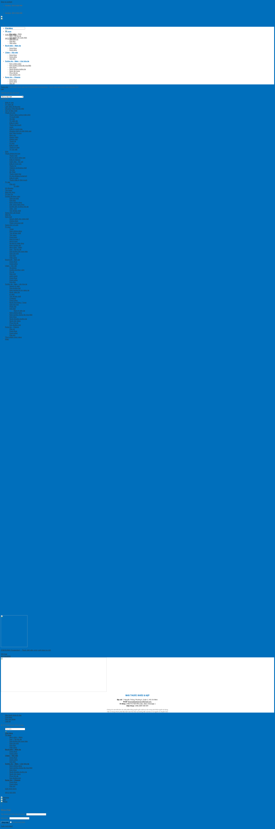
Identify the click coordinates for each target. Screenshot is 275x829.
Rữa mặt (12, 274)
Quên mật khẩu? (7, 826)
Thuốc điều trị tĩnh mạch (18, 180)
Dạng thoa (13, 48)
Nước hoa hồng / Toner (18, 303)
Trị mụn (8, 32)
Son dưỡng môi (14, 75)
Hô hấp (12, 119)
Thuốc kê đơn (10, 113)
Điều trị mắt (13, 145)
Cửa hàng (9, 28)
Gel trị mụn (13, 241)
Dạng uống (13, 50)
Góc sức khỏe (10, 719)
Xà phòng (12, 268)
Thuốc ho (12, 166)
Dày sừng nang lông (16, 205)
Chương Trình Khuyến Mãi (14, 109)
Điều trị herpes (14, 160)
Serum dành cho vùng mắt (19, 219)
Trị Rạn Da (9, 194)
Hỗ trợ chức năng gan (17, 158)
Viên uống (12, 43)
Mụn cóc (12, 135)
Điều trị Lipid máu (15, 129)
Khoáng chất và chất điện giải (20, 131)
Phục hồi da (13, 73)
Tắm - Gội (13, 209)
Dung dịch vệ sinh (11, 225)
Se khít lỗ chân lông (16, 243)
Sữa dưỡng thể (14, 288)
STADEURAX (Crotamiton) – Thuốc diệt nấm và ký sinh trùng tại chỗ (26, 650)
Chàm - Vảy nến (11, 266)
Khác (7, 339)
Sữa (6, 152)
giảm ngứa (13, 276)
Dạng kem (13, 237)
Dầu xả (12, 329)
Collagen (12, 298)
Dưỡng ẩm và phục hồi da (18, 207)
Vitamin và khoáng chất (18, 168)
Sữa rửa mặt (13, 39)
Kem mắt (8, 217)
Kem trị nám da (19, 311)
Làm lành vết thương (12, 107)
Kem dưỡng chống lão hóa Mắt (20, 66)
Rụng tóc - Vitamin (12, 327)
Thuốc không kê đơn (12, 154)
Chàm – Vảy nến (11, 53)
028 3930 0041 (11, 35)
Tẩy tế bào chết (15, 211)
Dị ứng (11, 143)
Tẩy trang (8, 190)
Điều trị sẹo (9, 103)
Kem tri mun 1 (14, 239)
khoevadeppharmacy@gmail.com (140, 702)
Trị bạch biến (14, 117)
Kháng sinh (13, 139)
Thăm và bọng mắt (16, 223)
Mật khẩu (5, 818)
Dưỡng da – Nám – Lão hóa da (17, 61)
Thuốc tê (12, 141)
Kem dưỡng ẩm (15, 245)
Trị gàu (7, 182)
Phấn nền (12, 307)
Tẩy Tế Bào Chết (11, 111)
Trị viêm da (9, 105)
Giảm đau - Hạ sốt (16, 162)
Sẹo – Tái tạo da (15, 36)
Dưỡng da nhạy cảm (12, 196)
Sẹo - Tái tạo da (15, 250)
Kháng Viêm (13, 137)
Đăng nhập (5, 822)
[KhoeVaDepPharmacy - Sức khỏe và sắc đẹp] (10, 18)
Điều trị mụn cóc (15, 164)
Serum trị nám (14, 286)
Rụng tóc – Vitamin (12, 77)
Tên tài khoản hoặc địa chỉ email (13, 814)
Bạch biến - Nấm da (12, 260)
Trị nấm (16, 186)
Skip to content (6, 2)
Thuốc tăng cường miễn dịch (19, 115)
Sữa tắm (12, 41)
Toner (11, 229)
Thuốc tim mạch (15, 125)
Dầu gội (12, 83)
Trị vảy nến (13, 150)
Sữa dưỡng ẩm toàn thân (18, 38)
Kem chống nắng (15, 64)
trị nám (12, 294)
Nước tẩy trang (14, 71)
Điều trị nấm (13, 123)
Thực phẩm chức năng (13, 337)
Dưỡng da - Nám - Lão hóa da (16, 284)
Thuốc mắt (13, 156)
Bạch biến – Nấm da (13, 46)
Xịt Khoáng (9, 188)
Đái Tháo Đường (15, 133)
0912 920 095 (10, 38)
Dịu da (11, 272)
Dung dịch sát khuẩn (12, 213)
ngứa (11, 127)
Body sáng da (14, 292)
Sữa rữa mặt (14, 305)
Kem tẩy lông (10, 192)
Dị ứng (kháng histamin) (18, 176)
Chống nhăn (13, 221)
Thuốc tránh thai (15, 174)
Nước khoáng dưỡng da (17, 69)
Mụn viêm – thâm (15, 34)
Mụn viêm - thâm (15, 247)
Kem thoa (12, 67)
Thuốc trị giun (14, 147)
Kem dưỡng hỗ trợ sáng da (19, 290)
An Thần (12, 172)
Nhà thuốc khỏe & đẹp (13, 715)
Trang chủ (4, 87)
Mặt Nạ (8, 215)
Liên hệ (8, 721)
